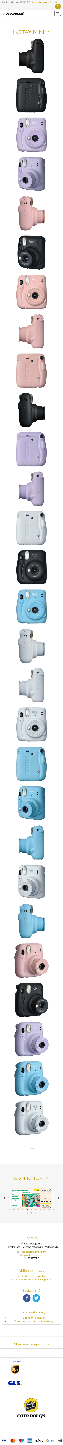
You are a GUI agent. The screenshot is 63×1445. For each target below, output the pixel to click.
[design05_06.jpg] (31, 1039)
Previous (4, 1198)
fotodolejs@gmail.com (44, 2)
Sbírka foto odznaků (33, 1276)
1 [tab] (9, 1209)
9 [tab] (44, 1209)
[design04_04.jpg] (31, 370)
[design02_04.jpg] (31, 95)
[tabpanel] (31, 1198)
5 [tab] (27, 1209)
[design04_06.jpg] (31, 960)
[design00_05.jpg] (31, 921)
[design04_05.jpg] (31, 213)
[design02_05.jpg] (31, 410)
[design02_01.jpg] (31, 567)
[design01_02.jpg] (31, 882)
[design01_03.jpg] (31, 685)
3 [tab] (18, 1209)
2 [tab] (13, 1209)
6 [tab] (31, 1209)
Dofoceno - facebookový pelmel (33, 1279)
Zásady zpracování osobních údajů (34, 1321)
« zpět (32, 1148)
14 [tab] (35, 1213)
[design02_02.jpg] (31, 252)
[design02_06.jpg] (31, 1000)
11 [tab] (53, 1209)
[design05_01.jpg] (31, 135)
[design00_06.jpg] (31, 1078)
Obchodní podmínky (34, 1317)
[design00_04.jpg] (31, 764)
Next (58, 1198)
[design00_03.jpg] (31, 842)
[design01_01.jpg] (31, 724)
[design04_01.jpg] (31, 292)
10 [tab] (49, 1209)
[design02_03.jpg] (31, 56)
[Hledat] (58, 6)
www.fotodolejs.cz (33, 1255)
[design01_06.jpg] (31, 1118)
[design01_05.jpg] (31, 646)
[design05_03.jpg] (31, 488)
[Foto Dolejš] (13, 13)
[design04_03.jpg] (31, 331)
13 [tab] (31, 1213)
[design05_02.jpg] (31, 174)
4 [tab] (22, 1209)
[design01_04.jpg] (31, 528)
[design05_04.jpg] (31, 449)
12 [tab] (27, 1213)
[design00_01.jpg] (31, 606)
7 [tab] (35, 1209)
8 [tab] (40, 1209)
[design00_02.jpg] (31, 803)
